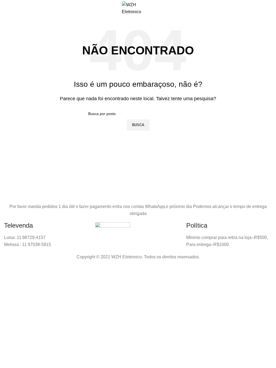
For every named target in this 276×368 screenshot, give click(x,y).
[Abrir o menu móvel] (9, 8)
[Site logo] (138, 8)
